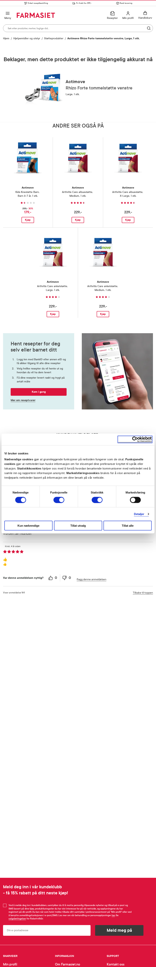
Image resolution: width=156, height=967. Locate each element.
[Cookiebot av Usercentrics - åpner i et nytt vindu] (135, 439)
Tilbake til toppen (143, 592)
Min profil (10, 964)
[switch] (58, 500)
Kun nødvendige (28, 525)
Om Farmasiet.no (67, 964)
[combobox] (78, 28)
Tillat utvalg (78, 525)
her (113, 915)
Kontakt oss (115, 964)
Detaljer (139, 513)
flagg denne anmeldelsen (91, 579)
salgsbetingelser (17, 918)
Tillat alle (128, 525)
